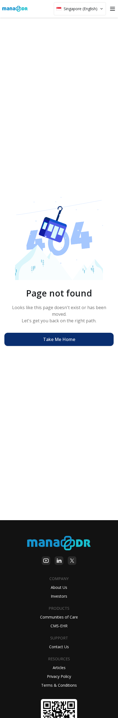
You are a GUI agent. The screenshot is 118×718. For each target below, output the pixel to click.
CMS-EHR (59, 625)
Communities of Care (59, 617)
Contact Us (59, 646)
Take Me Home (59, 339)
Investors (59, 596)
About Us (59, 587)
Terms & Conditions (59, 685)
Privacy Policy (59, 676)
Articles (59, 667)
